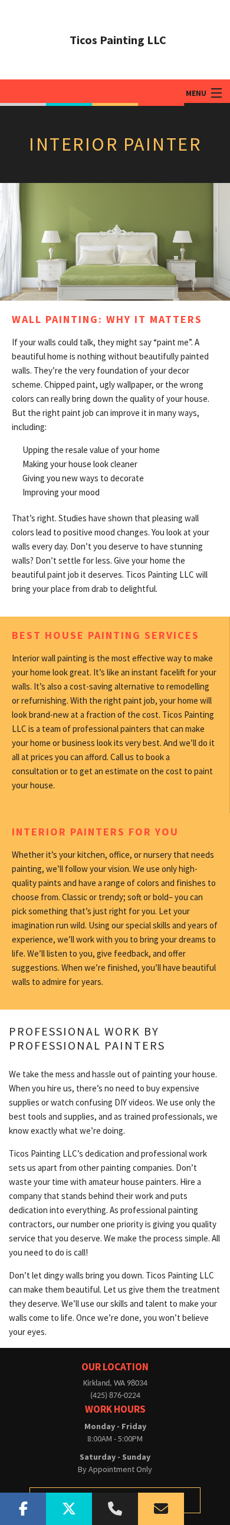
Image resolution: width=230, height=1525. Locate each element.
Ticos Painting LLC (118, 39)
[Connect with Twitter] (69, 1509)
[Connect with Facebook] (23, 1509)
